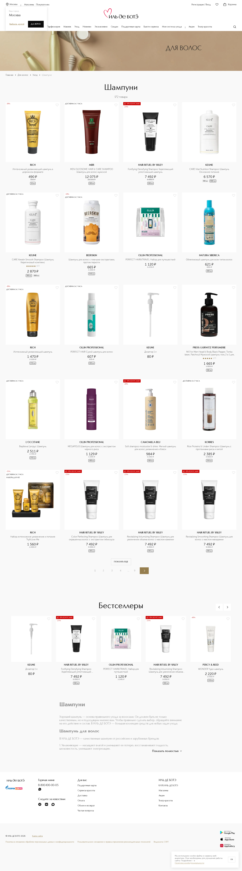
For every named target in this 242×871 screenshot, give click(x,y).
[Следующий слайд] (227, 607)
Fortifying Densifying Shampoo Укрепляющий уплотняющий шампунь (151, 170)
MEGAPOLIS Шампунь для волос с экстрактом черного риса (92, 448)
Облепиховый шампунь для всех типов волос (209, 259)
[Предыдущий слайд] (219, 607)
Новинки (87, 27)
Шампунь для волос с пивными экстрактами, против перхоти (91, 261)
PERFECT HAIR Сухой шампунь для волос (91, 351)
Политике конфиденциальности (189, 863)
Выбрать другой (17, 24)
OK (231, 859)
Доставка (82, 796)
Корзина (232, 4)
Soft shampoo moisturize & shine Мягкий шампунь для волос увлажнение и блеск (150, 448)
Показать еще (121, 562)
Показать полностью (165, 751)
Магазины (29, 5)
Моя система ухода (172, 27)
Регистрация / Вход (201, 5)
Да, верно (36, 24)
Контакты (163, 806)
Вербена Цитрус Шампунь (32, 446)
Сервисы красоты (86, 791)
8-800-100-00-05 (48, 785)
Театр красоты (205, 27)
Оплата (81, 801)
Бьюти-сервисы (151, 27)
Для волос (23, 75)
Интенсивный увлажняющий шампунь (32, 351)
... (128, 570)
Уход (77, 27)
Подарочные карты (130, 27)
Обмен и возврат (86, 806)
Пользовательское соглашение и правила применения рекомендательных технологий (113, 842)
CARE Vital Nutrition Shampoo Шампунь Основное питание (209, 170)
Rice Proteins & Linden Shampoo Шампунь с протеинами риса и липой (209, 448)
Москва (13, 4)
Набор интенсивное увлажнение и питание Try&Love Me (33, 538)
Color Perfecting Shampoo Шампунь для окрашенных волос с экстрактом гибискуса (91, 538)
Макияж (67, 27)
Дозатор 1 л (150, 351)
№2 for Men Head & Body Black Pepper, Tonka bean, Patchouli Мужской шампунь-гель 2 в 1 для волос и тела (209, 353)
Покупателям (42, 5)
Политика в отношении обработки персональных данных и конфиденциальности (40, 842)
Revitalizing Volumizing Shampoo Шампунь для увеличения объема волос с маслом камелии (150, 538)
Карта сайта (37, 836)
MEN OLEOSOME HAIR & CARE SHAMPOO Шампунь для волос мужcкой (92, 170)
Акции (192, 27)
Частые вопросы (86, 811)
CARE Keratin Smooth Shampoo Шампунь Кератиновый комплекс (33, 261)
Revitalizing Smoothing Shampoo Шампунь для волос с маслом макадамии (209, 538)
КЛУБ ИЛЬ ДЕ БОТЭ (168, 786)
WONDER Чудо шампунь (210, 669)
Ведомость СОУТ (161, 842)
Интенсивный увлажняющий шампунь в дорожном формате (33, 170)
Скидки (114, 27)
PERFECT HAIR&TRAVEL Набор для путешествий (150, 259)
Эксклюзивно (101, 27)
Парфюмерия (53, 27)
